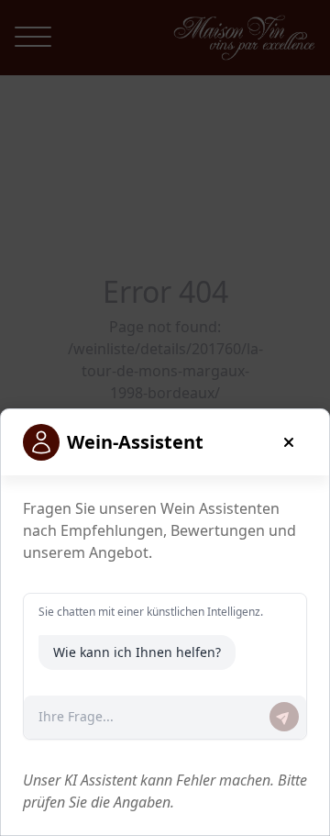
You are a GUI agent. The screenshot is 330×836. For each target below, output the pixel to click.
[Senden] (284, 716)
